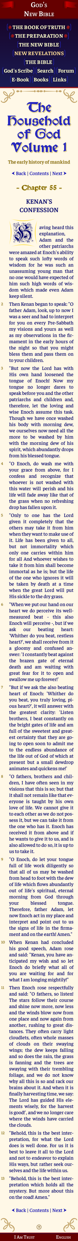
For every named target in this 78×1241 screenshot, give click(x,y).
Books (41, 79)
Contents (39, 173)
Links (59, 79)
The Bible (39, 61)
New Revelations (39, 53)
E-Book (20, 79)
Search (45, 70)
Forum (66, 70)
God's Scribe (18, 70)
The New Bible (39, 44)
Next (59, 173)
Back (18, 173)
